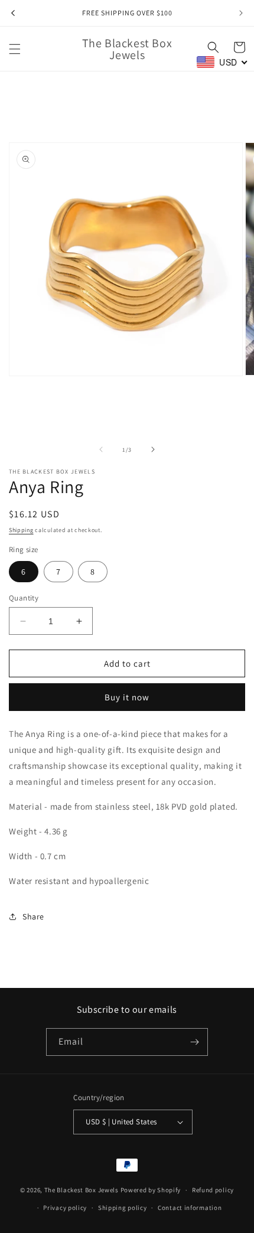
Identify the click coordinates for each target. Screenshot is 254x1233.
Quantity (23, 598)
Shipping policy (122, 1207)
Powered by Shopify (151, 1190)
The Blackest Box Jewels (82, 1190)
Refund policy (213, 1190)
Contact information (190, 1207)
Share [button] (33, 916)
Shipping (21, 530)
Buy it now (127, 697)
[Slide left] (101, 449)
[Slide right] (153, 449)
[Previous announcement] (13, 13)
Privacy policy (65, 1207)
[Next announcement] (241, 13)
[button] (15, 49)
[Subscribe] (194, 1042)
